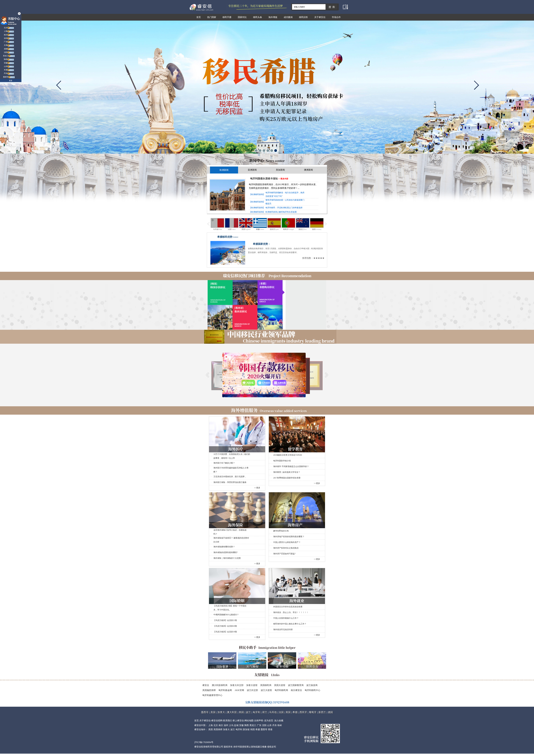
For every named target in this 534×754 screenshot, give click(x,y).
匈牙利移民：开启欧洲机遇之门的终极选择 (283, 207)
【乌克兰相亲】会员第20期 (225, 626)
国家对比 (242, 17)
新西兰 (322, 712)
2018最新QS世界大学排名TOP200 (287, 455)
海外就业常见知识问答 (283, 629)
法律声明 (258, 720)
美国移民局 (265, 685)
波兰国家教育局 (296, 685)
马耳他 (273, 712)
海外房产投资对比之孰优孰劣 (286, 548)
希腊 (295, 712)
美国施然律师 (209, 690)
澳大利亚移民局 (219, 685)
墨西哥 (205, 712)
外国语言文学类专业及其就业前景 (287, 607)
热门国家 (211, 17)
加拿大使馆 (251, 685)
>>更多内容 (283, 179)
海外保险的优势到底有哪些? (225, 552)
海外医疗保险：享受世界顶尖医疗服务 (230, 482)
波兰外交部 (252, 690)
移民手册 (226, 17)
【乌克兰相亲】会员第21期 (225, 620)
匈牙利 (256, 712)
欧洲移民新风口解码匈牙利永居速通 (281, 212)
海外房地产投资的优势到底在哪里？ (288, 536)
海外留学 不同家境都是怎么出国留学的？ (291, 466)
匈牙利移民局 (281, 690)
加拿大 (221, 712)
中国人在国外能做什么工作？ (286, 618)
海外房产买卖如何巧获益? (284, 554)
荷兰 (264, 712)
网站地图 (248, 720)
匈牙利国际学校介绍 (282, 461)
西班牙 (303, 712)
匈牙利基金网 (225, 690)
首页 (198, 17)
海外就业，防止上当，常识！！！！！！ (290, 612)
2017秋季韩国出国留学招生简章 (287, 478)
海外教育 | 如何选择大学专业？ (286, 472)
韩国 (241, 712)
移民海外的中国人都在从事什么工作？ (289, 624)
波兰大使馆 (266, 690)
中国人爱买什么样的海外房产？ (287, 542)
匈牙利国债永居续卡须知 (264, 178)
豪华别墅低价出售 (281, 531)
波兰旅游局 (311, 685)
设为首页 (268, 720)
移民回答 (303, 17)
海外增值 (272, 17)
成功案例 (288, 17)
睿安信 (205, 685)
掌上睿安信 (238, 720)
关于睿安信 (319, 17)
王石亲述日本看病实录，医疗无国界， (230, 476)
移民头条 (257, 17)
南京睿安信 (296, 690)
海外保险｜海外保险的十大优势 (227, 558)
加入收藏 (278, 720)
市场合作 (336, 17)
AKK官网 (239, 690)
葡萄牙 (313, 712)
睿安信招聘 (216, 720)
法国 (281, 712)
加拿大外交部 (236, 685)
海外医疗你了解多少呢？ (224, 463)
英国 (288, 712)
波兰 (248, 712)
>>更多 (257, 488)
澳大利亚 (232, 712)
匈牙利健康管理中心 (212, 695)
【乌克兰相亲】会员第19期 (225, 632)
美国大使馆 (279, 685)
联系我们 (227, 720)
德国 (330, 712)
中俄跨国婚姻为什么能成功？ (226, 614)
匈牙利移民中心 (312, 690)
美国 (213, 712)
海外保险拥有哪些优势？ (224, 547)
